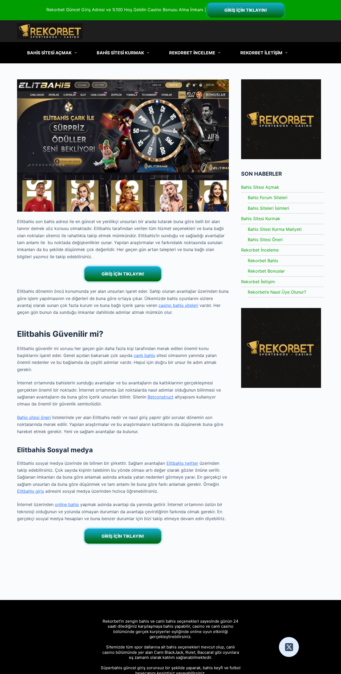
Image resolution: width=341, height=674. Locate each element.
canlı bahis (144, 355)
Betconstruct (160, 397)
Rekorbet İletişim (258, 281)
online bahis (67, 504)
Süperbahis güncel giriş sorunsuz (132, 667)
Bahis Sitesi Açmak (260, 187)
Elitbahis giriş (30, 491)
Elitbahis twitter (182, 463)
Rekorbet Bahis (263, 260)
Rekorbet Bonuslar (266, 271)
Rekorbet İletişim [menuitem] (261, 52)
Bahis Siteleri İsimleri (268, 208)
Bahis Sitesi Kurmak (260, 218)
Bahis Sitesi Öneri (265, 239)
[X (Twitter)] (289, 647)
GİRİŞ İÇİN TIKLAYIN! (245, 10)
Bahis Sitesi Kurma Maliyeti (275, 229)
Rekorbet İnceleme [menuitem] (192, 52)
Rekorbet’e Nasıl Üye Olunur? (277, 292)
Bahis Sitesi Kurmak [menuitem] (120, 52)
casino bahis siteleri (178, 305)
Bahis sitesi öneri (34, 417)
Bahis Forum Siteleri (267, 197)
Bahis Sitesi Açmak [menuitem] (49, 52)
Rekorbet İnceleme (260, 250)
